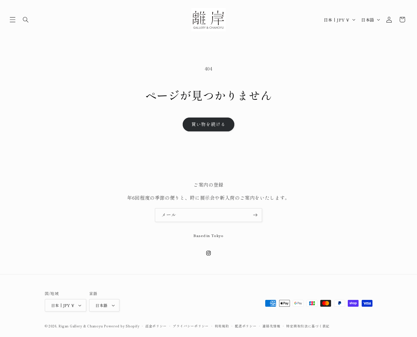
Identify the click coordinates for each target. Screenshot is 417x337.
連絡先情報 (271, 326)
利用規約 (222, 326)
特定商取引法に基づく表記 (308, 326)
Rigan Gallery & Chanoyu (80, 326)
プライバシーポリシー (191, 326)
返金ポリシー (156, 326)
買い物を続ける (208, 124)
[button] (12, 19)
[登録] (255, 215)
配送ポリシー (245, 326)
